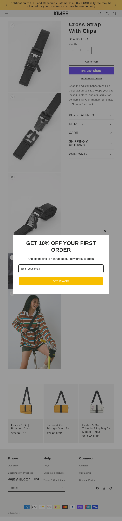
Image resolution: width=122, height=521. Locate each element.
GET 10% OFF (61, 281)
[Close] (105, 231)
